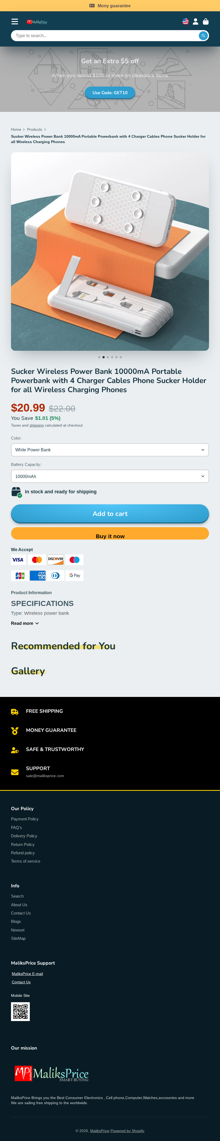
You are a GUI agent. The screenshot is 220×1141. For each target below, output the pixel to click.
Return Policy (23, 844)
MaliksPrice (99, 1131)
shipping (37, 425)
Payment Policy (25, 819)
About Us (19, 904)
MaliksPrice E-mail (27, 974)
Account (195, 21)
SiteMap (18, 938)
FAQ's (16, 827)
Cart (206, 21)
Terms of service (25, 861)
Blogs (16, 921)
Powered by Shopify (127, 1131)
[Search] (203, 35)
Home (16, 129)
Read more (22, 623)
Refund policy (23, 853)
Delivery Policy (24, 836)
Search (17, 896)
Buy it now (110, 536)
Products (34, 129)
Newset (17, 930)
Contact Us (21, 913)
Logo (39, 21)
